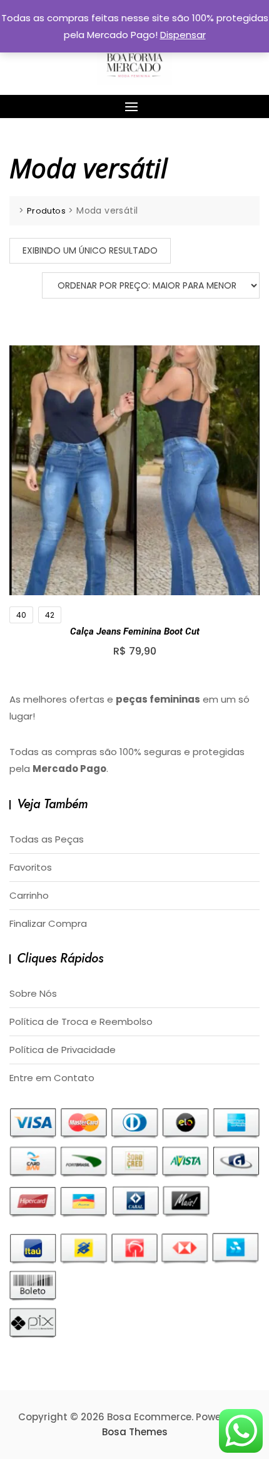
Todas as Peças (46, 839)
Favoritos (30, 867)
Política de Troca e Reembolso (81, 1021)
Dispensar (183, 34)
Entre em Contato (51, 1077)
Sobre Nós (33, 993)
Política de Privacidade (62, 1049)
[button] (134, 106)
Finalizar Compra (48, 923)
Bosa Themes (135, 1431)
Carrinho (29, 895)
